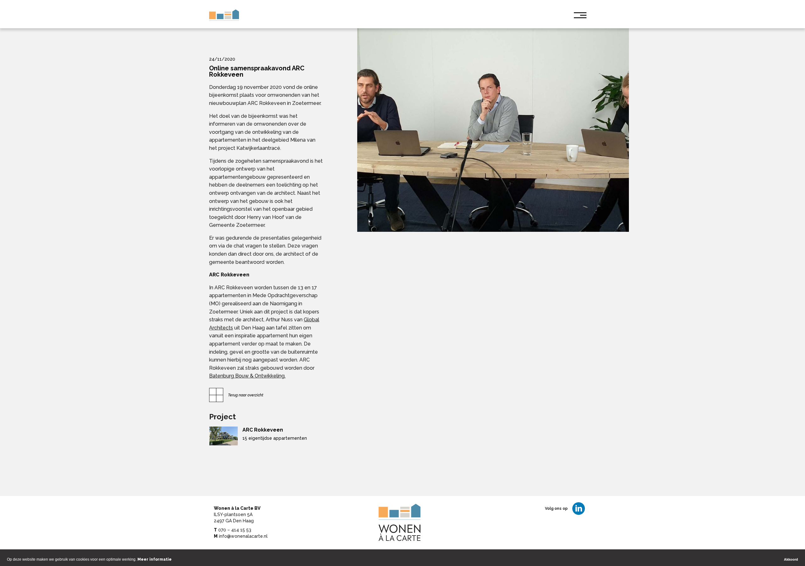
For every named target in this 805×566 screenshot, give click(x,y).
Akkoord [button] (791, 559)
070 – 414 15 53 (234, 529)
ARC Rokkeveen (262, 430)
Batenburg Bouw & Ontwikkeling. (247, 376)
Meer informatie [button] (154, 559)
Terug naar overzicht (245, 395)
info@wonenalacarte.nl (243, 536)
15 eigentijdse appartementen (274, 438)
